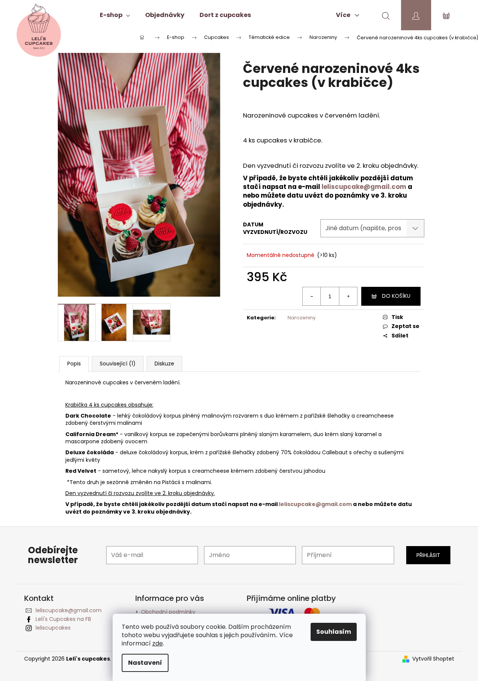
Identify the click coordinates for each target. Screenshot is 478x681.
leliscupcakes (53, 627)
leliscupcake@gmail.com (364, 186)
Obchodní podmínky (168, 612)
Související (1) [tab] (118, 363)
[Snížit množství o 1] (312, 296)
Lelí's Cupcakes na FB (63, 619)
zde (157, 643)
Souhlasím (333, 631)
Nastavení (145, 662)
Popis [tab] (74, 363)
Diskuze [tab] (164, 363)
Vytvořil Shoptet (433, 658)
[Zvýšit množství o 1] (348, 296)
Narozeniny (302, 317)
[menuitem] (115, 15)
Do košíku (396, 296)
